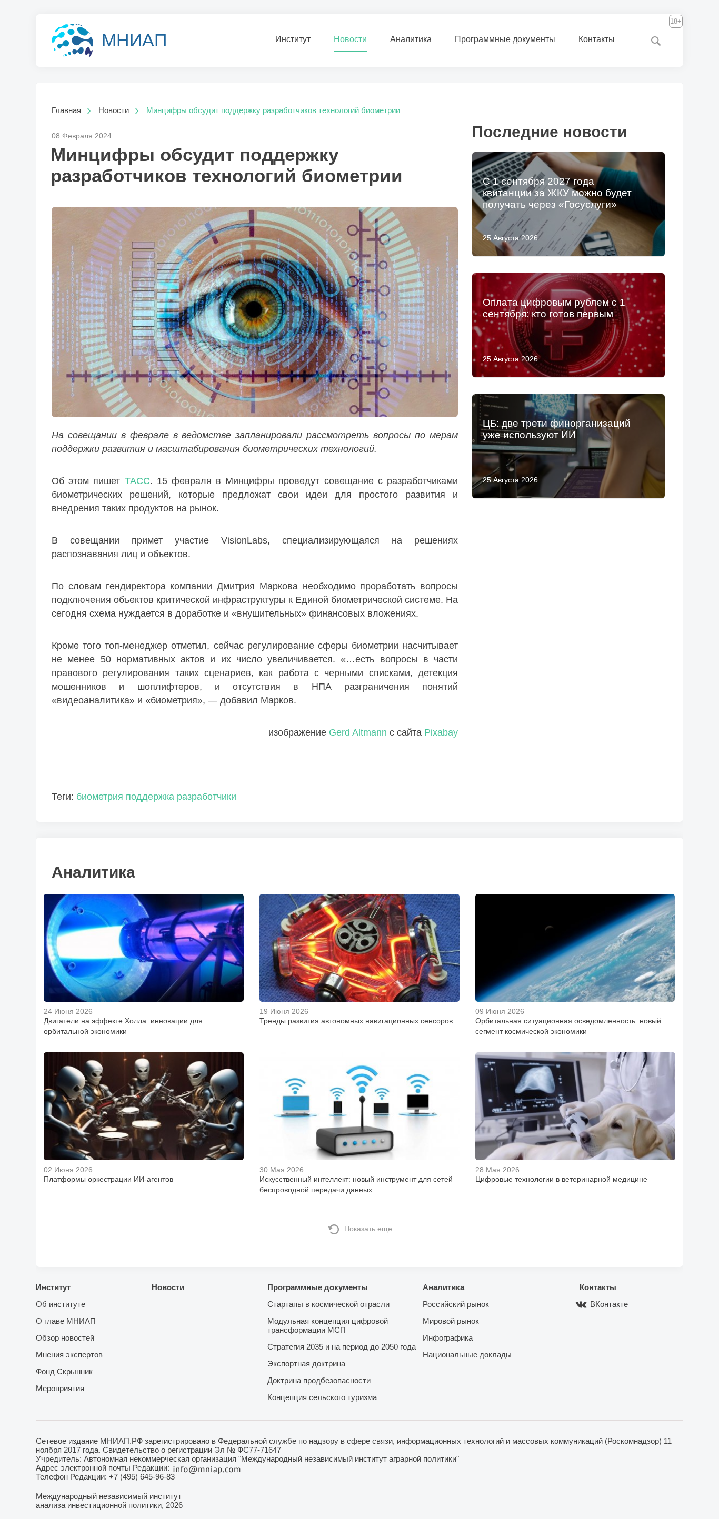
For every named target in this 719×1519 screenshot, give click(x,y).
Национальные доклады (467, 1354)
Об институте (60, 1304)
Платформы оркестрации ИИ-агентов (108, 1179)
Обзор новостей (65, 1337)
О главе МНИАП (66, 1320)
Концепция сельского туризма (322, 1397)
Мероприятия (60, 1388)
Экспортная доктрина (306, 1363)
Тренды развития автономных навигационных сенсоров (356, 1021)
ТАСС (137, 481)
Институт (293, 39)
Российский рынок (456, 1304)
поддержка (150, 796)
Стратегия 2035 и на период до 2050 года (341, 1346)
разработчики (206, 796)
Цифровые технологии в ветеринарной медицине (561, 1179)
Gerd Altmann (358, 732)
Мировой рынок (451, 1320)
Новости (350, 39)
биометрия (99, 796)
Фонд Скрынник (64, 1371)
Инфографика (448, 1337)
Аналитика (411, 39)
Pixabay (441, 732)
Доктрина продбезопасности (319, 1380)
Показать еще (368, 1228)
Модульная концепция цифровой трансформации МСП (327, 1325)
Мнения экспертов (69, 1354)
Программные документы (505, 39)
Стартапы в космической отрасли (328, 1304)
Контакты (596, 39)
